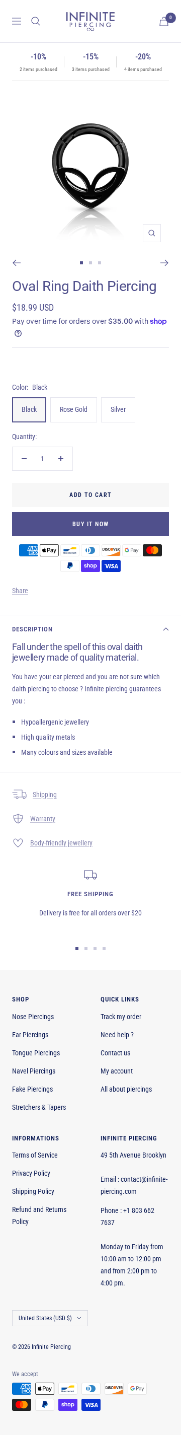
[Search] (35, 21)
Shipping (45, 795)
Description (32, 629)
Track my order (121, 1017)
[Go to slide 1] (81, 262)
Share (20, 591)
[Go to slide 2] (90, 262)
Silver (118, 409)
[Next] (164, 262)
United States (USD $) (45, 1318)
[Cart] (164, 21)
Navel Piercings (33, 1071)
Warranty (42, 819)
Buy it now (90, 524)
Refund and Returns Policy (39, 1215)
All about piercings (126, 1089)
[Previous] (16, 262)
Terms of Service (35, 1155)
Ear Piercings (30, 1035)
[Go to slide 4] (104, 948)
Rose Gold (73, 409)
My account (117, 1071)
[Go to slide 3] (99, 262)
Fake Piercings (32, 1089)
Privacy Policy (31, 1173)
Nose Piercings (33, 1017)
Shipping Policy (33, 1191)
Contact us (115, 1053)
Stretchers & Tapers (39, 1107)
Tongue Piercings (36, 1053)
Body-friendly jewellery (61, 843)
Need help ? (117, 1035)
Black (29, 409)
